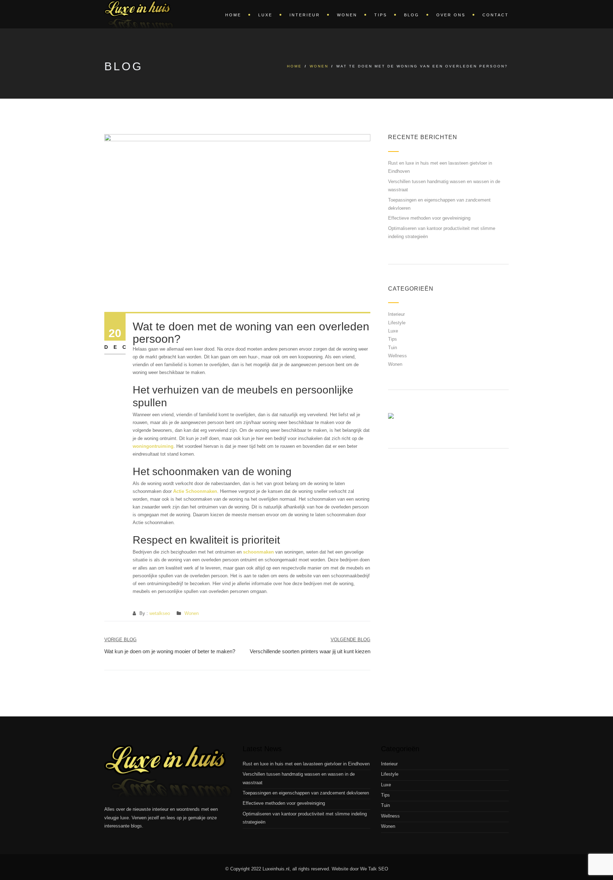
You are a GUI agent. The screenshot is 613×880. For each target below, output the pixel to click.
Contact (495, 15)
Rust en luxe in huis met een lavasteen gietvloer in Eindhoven (306, 763)
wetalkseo (159, 613)
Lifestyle (396, 322)
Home (233, 15)
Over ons (450, 15)
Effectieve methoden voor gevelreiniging (429, 218)
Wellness (397, 355)
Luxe (265, 15)
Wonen (347, 15)
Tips (380, 15)
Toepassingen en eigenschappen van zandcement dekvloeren (306, 793)
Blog (411, 15)
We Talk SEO (374, 868)
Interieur (304, 15)
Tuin (392, 347)
